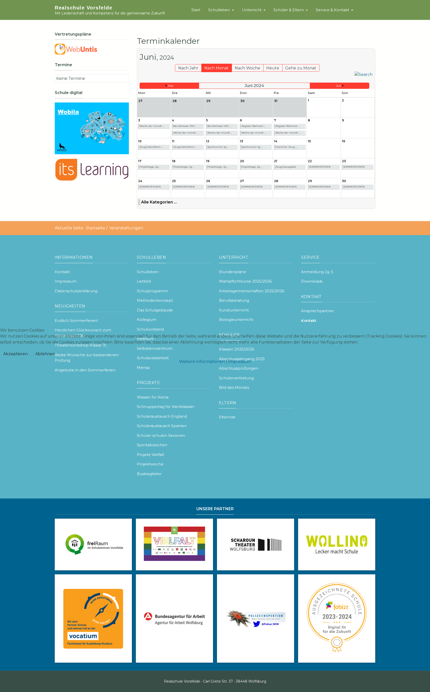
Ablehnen (45, 353)
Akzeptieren (15, 353)
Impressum (239, 361)
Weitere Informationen (202, 361)
